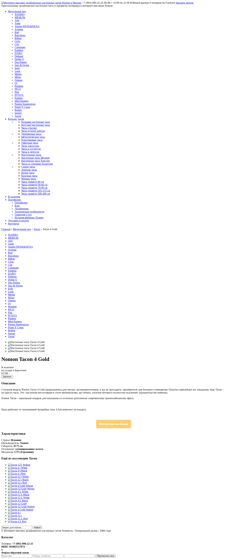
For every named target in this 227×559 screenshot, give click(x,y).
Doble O (19, 59)
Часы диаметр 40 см (32, 181)
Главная (5, 229)
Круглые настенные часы (35, 125)
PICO (18, 89)
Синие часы (28, 166)
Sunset (18, 113)
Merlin (18, 74)
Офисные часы (29, 142)
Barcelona (20, 35)
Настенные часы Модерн (35, 157)
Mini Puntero (21, 101)
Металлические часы (33, 136)
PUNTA (19, 95)
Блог (17, 205)
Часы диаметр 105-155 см (35, 190)
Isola (17, 68)
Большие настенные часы (35, 122)
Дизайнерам (21, 208)
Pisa (17, 92)
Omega (18, 80)
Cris (17, 44)
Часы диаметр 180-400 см (35, 193)
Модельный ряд (17, 11)
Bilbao (18, 38)
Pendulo (19, 86)
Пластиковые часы (32, 139)
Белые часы (27, 172)
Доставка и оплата (18, 220)
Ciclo (17, 41)
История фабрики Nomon (29, 217)
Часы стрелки (29, 128)
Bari (17, 32)
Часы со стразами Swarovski (37, 163)
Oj (16, 83)
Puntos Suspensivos (25, 104)
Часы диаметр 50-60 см (34, 184)
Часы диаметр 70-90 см (34, 187)
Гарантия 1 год (23, 214)
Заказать (7, 376)
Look (17, 71)
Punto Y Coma (22, 107)
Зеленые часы (29, 169)
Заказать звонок (185, 2)
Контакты (13, 223)
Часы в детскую (30, 151)
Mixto (18, 77)
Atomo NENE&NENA (27, 26)
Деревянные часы (31, 133)
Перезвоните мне (105, 556)
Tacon (18, 116)
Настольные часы (31, 154)
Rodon (18, 110)
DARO (18, 53)
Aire (17, 20)
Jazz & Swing (22, 65)
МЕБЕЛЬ (20, 17)
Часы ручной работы (33, 130)
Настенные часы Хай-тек (35, 160)
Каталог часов (16, 119)
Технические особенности (29, 211)
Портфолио (14, 199)
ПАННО (20, 14)
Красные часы (29, 175)
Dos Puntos (21, 62)
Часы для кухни (30, 145)
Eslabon (19, 50)
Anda (17, 23)
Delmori (19, 56)
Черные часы (28, 178)
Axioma (19, 29)
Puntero (19, 98)
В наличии (14, 196)
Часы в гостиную (31, 148)
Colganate (20, 47)
